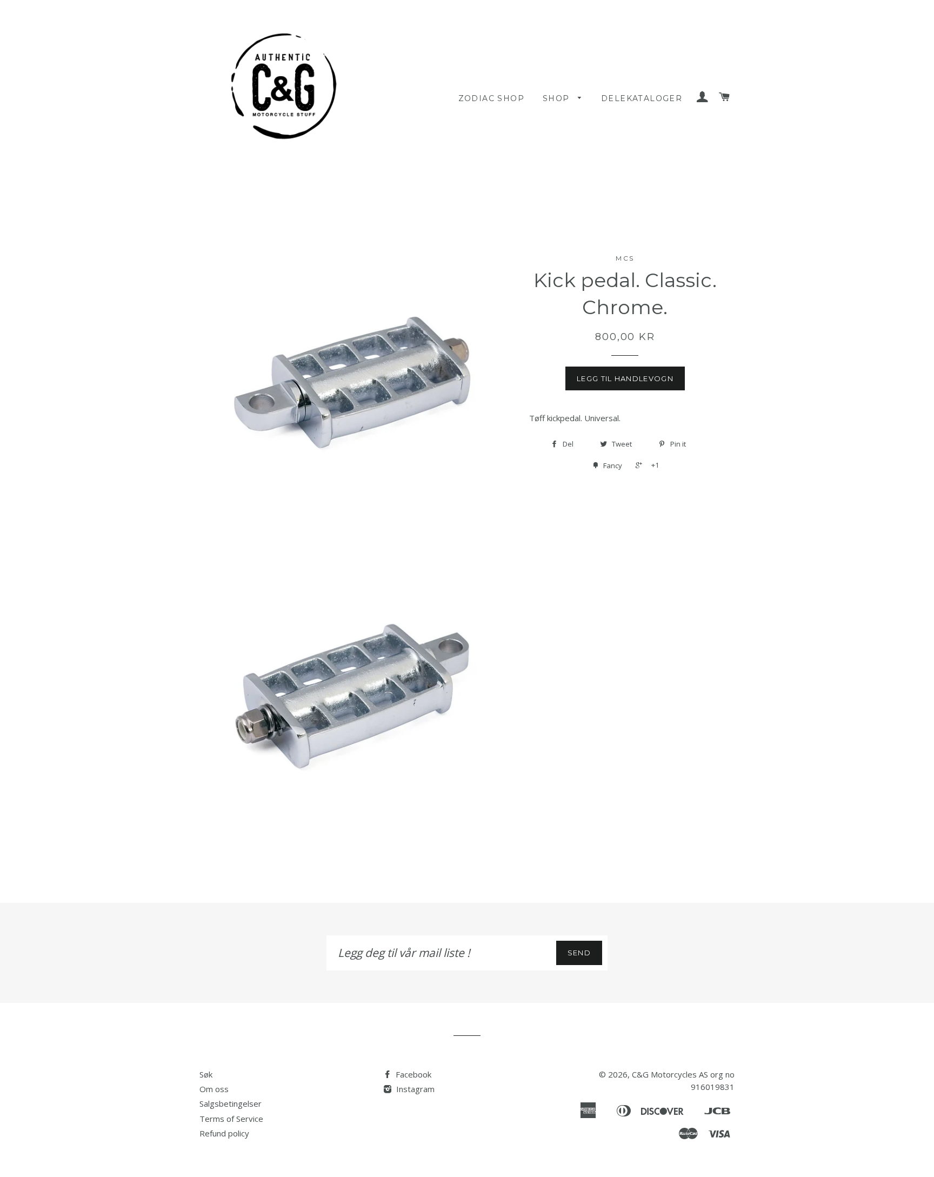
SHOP (557, 98)
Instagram (414, 1088)
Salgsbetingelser (230, 1103)
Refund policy (224, 1133)
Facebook (412, 1074)
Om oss (214, 1088)
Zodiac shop (491, 98)
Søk (205, 1074)
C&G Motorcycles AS (670, 1074)
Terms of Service (231, 1118)
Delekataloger (641, 98)
